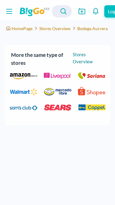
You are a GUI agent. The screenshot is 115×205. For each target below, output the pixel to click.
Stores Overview (55, 28)
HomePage (22, 28)
